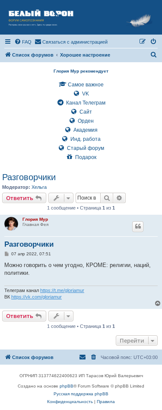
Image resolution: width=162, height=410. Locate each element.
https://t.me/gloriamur (62, 290)
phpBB (66, 386)
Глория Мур (35, 219)
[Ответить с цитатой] (137, 226)
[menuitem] (23, 42)
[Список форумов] (81, 17)
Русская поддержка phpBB (81, 393)
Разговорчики (29, 177)
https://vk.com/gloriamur (36, 296)
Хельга (39, 187)
